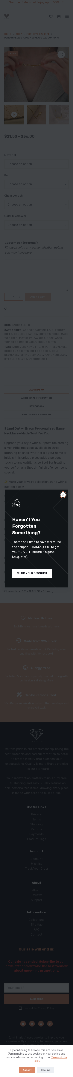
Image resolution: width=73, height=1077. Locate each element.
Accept (27, 1070)
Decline (45, 1070)
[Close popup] (63, 494)
